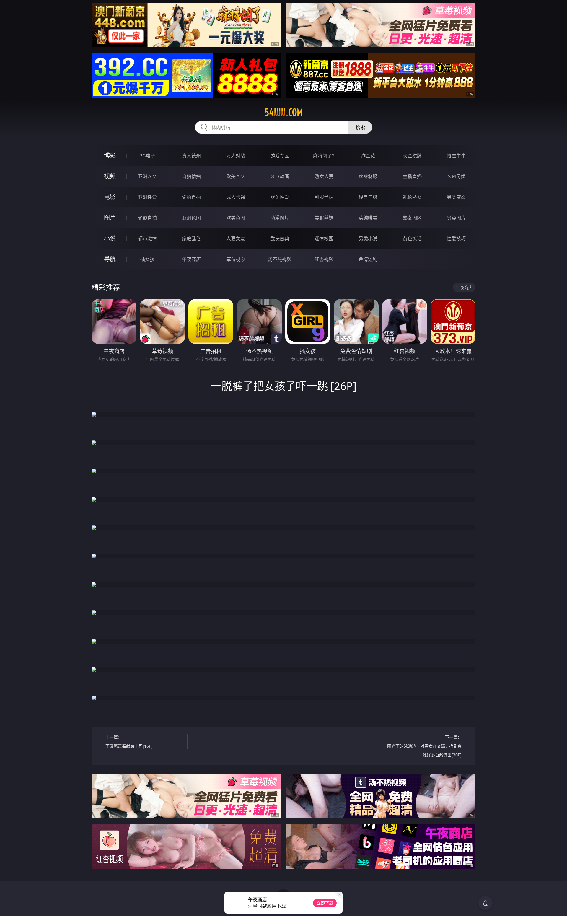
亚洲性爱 (147, 197)
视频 (110, 176)
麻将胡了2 (324, 155)
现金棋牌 (412, 155)
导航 (110, 259)
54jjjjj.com (284, 112)
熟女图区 (412, 218)
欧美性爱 (279, 197)
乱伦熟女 (412, 197)
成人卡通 (235, 197)
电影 (110, 197)
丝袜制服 (368, 176)
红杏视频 (324, 259)
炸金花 (368, 155)
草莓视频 (235, 259)
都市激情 (147, 238)
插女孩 (147, 259)
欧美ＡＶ (235, 176)
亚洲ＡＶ (147, 176)
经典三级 (368, 197)
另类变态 (456, 197)
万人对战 (235, 155)
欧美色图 (235, 218)
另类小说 (368, 238)
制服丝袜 (324, 197)
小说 (110, 238)
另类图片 (456, 218)
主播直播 (412, 176)
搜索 (360, 127)
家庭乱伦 (191, 238)
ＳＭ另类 (456, 176)
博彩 (110, 156)
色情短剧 (368, 259)
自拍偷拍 (191, 176)
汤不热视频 (279, 259)
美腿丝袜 (324, 218)
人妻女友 (235, 238)
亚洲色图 (191, 218)
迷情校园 (324, 238)
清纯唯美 (368, 218)
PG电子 (147, 155)
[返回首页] (485, 903)
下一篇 (424, 746)
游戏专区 (279, 155)
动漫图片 (279, 218)
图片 (110, 218)
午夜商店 (191, 259)
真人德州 (191, 155)
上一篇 (129, 741)
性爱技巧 (456, 238)
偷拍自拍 (191, 197)
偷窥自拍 (147, 218)
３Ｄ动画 (279, 176)
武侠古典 (279, 238)
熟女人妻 (324, 176)
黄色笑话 (412, 238)
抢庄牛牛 (456, 155)
